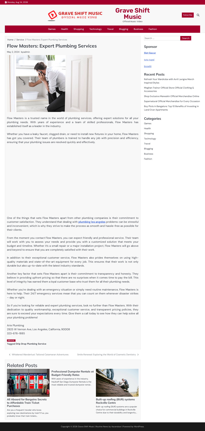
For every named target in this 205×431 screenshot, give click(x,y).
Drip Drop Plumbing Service (31, 343)
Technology (95, 29)
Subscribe (187, 15)
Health (64, 29)
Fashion (153, 29)
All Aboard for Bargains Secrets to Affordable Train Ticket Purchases (27, 403)
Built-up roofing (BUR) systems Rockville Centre (115, 401)
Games (52, 29)
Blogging (123, 29)
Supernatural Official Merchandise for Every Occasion (172, 101)
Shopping (79, 29)
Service (11, 340)
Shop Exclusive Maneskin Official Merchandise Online (171, 96)
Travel (110, 29)
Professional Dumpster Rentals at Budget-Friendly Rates (72, 373)
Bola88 (147, 66)
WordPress (139, 426)
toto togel (149, 59)
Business (138, 29)
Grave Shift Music (132, 13)
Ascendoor (116, 426)
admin (26, 51)
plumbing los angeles (91, 222)
